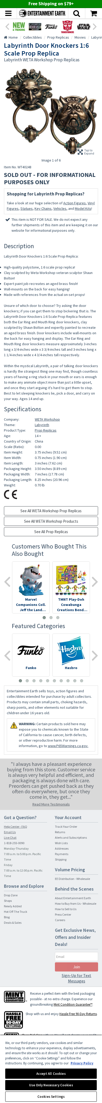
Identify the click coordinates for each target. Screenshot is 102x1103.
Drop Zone (11, 895)
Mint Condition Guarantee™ (73, 1004)
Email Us (10, 832)
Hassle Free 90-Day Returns (78, 1014)
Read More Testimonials (51, 804)
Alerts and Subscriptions (71, 837)
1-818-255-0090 (14, 843)
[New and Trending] (19, 26)
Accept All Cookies (50, 1073)
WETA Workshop (47, 419)
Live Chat (10, 837)
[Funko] (51, 26)
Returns (60, 832)
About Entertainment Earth (73, 898)
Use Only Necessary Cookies (51, 1085)
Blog (7, 917)
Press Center (63, 914)
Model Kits (83, 208)
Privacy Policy (82, 1063)
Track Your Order (66, 826)
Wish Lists (61, 843)
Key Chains (43, 208)
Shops (8, 901)
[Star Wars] (83, 26)
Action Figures (74, 203)
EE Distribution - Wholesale (72, 879)
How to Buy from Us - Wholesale (75, 903)
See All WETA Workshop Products (51, 521)
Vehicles (59, 208)
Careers (60, 920)
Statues (26, 208)
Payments (61, 854)
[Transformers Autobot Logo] (67, 26)
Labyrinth (42, 424)
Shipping (60, 859)
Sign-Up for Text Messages (76, 978)
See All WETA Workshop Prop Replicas (51, 510)
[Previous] (7, 26)
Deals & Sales (12, 923)
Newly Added (13, 906)
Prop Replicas (45, 430)
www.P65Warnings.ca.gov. (68, 745)
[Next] (95, 26)
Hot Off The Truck (15, 912)
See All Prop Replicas (51, 531)
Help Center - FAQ (15, 826)
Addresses (62, 848)
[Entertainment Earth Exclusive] (35, 26)
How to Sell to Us (65, 909)
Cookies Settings (51, 1096)
